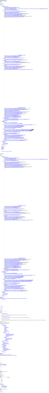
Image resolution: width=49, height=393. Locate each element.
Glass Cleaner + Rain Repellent (10, 334)
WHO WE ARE (4, 346)
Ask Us (2, 351)
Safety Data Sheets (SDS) (6, 343)
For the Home (4, 289)
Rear (3, 63)
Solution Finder (16, 298)
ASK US (3, 144)
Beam (3, 10)
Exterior (4, 132)
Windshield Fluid (5, 134)
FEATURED (4, 272)
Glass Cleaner (7, 333)
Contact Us (4, 145)
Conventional (4, 60)
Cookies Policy (15, 355)
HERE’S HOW (3, 291)
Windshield (7, 336)
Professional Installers (5, 268)
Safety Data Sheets (5, 294)
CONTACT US (3, 385)
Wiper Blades (3, 156)
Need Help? (6, 298)
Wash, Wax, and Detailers (9, 338)
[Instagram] (2, 305)
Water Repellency (7, 327)
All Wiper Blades (5, 65)
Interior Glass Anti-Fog (9, 335)
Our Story (4, 347)
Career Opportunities (5, 348)
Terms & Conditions (2, 355)
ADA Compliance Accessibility (7, 349)
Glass (3, 274)
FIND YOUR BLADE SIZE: (3, 371)
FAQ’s (4, 342)
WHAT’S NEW (3, 344)
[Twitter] (2, 302)
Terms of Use (7, 355)
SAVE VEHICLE (2, 374)
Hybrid (4, 58)
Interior (4, 279)
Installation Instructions (6, 341)
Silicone (6, 326)
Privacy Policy (11, 355)
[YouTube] (2, 360)
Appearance (3, 121)
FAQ (3, 142)
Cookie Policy (5, 350)
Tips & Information (5, 143)
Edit (5, 364)
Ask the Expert (25, 298)
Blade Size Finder (5, 120)
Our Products (3, 324)
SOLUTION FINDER (4, 386)
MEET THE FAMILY (6, 6)
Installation (4, 292)
